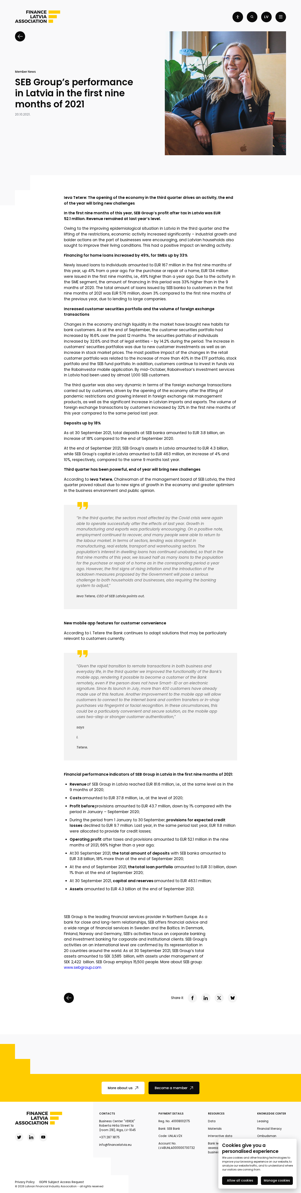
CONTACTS (107, 1113)
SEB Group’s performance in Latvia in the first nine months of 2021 (74, 93)
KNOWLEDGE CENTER (271, 1113)
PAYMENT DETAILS (171, 1113)
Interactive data (220, 1136)
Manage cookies (277, 1180)
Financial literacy (269, 1129)
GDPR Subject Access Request (61, 1182)
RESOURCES (216, 1113)
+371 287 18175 (109, 1137)
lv (266, 16)
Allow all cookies (240, 1180)
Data (212, 1121)
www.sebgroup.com (82, 967)
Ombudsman (266, 1136)
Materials (215, 1129)
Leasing (262, 1121)
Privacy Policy (25, 1182)
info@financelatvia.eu (115, 1145)
